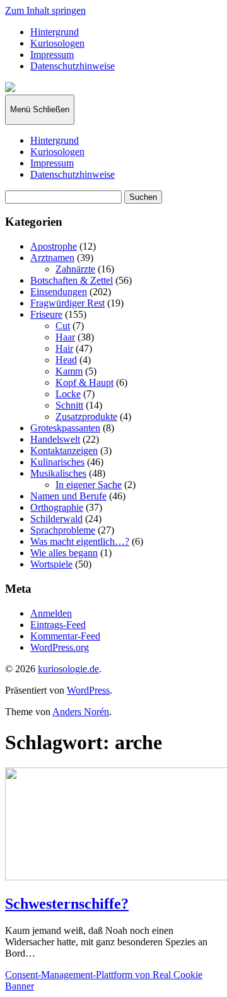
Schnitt (69, 405)
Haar (65, 337)
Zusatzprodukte (86, 416)
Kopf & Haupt (84, 382)
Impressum (52, 54)
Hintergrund (54, 31)
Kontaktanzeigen (64, 450)
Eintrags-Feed (58, 624)
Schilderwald (56, 518)
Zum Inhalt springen (45, 10)
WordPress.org (59, 647)
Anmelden (51, 613)
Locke (68, 393)
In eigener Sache (88, 484)
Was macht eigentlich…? (79, 541)
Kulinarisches (57, 462)
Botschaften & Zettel (71, 280)
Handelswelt (55, 439)
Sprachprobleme (62, 530)
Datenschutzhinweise (72, 66)
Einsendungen (58, 291)
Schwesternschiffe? (67, 903)
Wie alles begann (64, 552)
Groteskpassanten (65, 428)
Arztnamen (52, 257)
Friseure (46, 314)
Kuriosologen (57, 43)
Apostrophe (53, 246)
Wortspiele (51, 564)
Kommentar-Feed (65, 636)
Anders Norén (80, 711)
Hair (64, 348)
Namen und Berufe (68, 496)
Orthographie (56, 507)
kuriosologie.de (68, 668)
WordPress (88, 690)
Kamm (69, 371)
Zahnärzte (75, 269)
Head (66, 359)
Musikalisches (58, 473)
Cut (62, 325)
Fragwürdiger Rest (67, 303)
